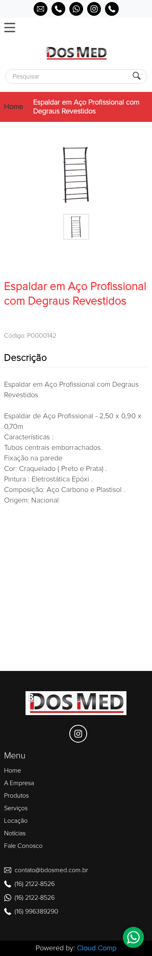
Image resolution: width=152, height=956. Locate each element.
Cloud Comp (96, 948)
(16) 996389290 (36, 911)
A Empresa (19, 783)
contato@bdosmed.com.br (51, 870)
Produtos (16, 795)
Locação (16, 821)
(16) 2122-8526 (35, 884)
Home (13, 107)
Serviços (16, 808)
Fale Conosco (23, 846)
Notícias (15, 833)
